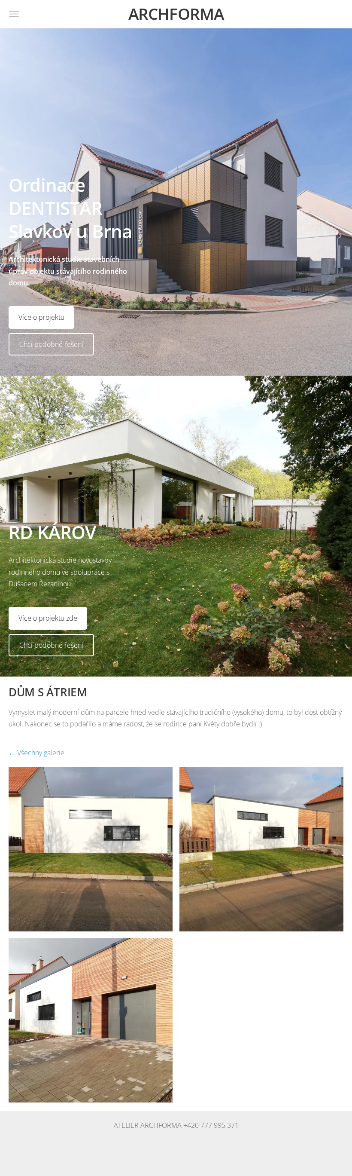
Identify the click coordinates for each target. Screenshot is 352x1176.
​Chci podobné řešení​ (51, 645)
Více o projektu (41, 317)
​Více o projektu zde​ (47, 618)
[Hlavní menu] (14, 14)
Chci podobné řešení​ (51, 344)
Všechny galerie (40, 752)
